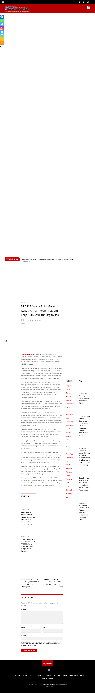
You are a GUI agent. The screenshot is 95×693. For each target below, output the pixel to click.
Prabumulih (69, 479)
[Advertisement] (47, 41)
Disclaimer (48, 675)
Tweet (23, 323)
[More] (2, 43)
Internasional (70, 411)
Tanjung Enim (70, 490)
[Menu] (3, 2)
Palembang (69, 457)
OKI (67, 439)
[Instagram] (2, 28)
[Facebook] (2, 17)
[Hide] (0, 46)
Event (68, 407)
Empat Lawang (70, 404)
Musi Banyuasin (71, 429)
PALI (67, 461)
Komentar (24, 610)
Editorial (68, 400)
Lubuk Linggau (70, 422)
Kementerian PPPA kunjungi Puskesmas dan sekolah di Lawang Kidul (30, 583)
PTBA (68, 483)
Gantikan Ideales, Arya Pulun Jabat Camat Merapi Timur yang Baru (53, 583)
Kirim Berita (73, 675)
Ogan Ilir (68, 436)
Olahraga (69, 447)
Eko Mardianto (28, 320)
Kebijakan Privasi (36, 675)
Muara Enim (25, 302)
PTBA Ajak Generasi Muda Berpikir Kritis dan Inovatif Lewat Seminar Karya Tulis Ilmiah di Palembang (84, 456)
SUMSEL (69, 486)
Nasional (68, 432)
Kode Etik (57, 675)
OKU (67, 443)
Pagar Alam (69, 454)
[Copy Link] (2, 39)
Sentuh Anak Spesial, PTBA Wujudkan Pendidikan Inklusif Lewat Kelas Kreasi (84, 484)
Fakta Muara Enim (49, 684)
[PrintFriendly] (2, 35)
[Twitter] (2, 24)
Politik (68, 475)
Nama (23, 628)
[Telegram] (2, 31)
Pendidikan (69, 468)
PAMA (68, 465)
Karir (65, 675)
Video (67, 497)
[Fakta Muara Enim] (17, 9)
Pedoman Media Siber (19, 675)
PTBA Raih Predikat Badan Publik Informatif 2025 (84, 398)
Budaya (68, 396)
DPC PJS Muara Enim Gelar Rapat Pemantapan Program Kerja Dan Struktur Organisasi (40, 310)
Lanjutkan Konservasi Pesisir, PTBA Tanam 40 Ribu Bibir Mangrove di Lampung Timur (84, 511)
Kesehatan (69, 414)
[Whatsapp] (2, 20)
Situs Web (24, 635)
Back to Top (47, 664)
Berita (68, 389)
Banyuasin (69, 386)
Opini (67, 450)
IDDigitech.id (49, 687)
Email (44, 628)
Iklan (82, 675)
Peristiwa (69, 472)
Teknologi (69, 493)
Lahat (67, 418)
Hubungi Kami (47, 678)
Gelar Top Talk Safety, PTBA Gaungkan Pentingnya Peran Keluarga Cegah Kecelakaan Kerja (84, 425)
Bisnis (68, 393)
